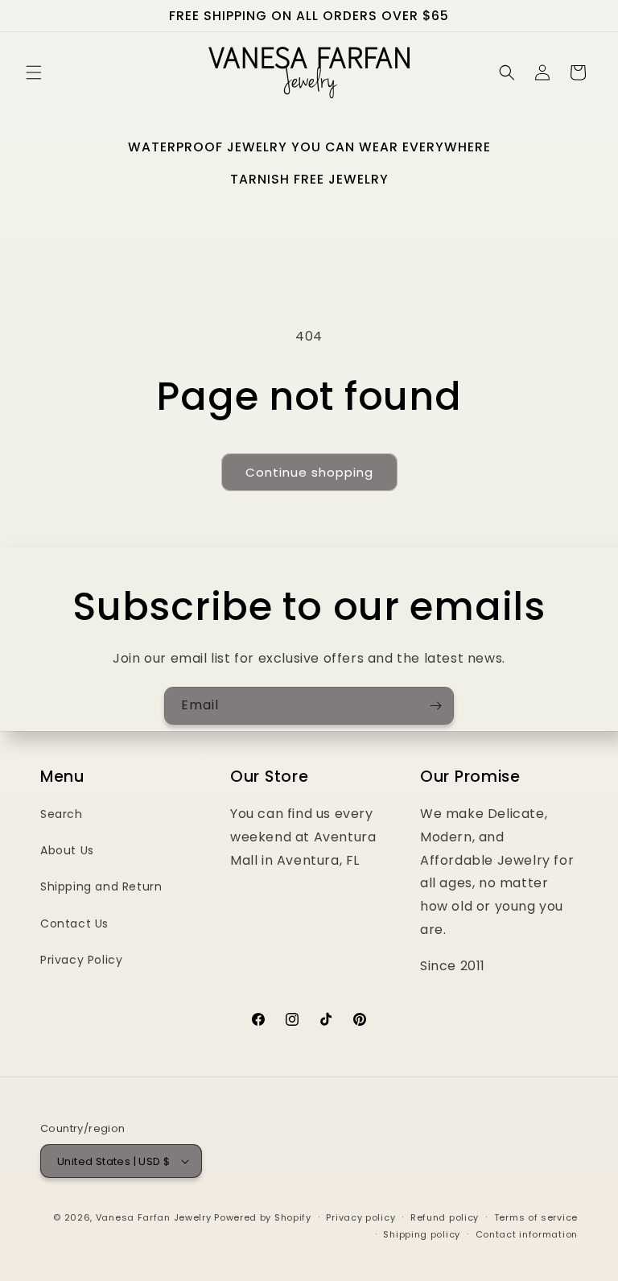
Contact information (527, 1234)
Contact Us (74, 923)
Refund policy (444, 1217)
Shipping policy (421, 1234)
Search (61, 814)
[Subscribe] (435, 706)
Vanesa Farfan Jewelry (154, 1217)
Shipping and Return (101, 886)
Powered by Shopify (262, 1217)
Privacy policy (360, 1217)
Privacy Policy (81, 960)
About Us (67, 850)
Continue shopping (309, 472)
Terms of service (536, 1217)
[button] (34, 72)
